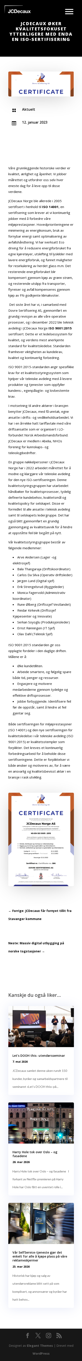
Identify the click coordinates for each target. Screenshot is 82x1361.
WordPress (41, 1353)
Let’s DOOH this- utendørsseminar (38, 1055)
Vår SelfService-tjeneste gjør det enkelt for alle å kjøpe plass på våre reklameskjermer (39, 1256)
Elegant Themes (40, 1346)
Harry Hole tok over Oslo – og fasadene (34, 1154)
